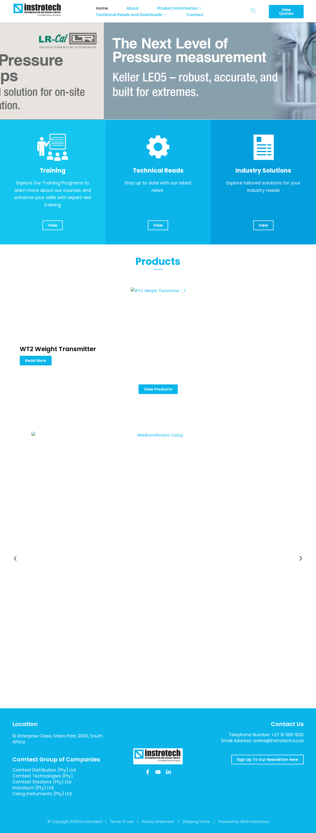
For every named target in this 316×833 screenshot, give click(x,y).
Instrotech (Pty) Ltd (33, 788)
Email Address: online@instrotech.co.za (262, 741)
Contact (194, 15)
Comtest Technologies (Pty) (42, 776)
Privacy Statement (158, 821)
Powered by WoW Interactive (243, 821)
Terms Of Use (121, 821)
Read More (35, 360)
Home (102, 8)
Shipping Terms (196, 821)
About (132, 8)
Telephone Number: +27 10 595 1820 (266, 735)
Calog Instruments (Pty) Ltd (42, 794)
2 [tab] (160, 113)
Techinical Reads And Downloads (129, 15)
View (52, 225)
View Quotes (286, 11)
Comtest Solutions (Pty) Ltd (41, 782)
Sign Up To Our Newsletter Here (267, 759)
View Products (158, 389)
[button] (15, 558)
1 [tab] (153, 113)
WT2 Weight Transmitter (58, 349)
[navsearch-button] (253, 11)
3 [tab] (167, 113)
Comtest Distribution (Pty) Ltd (44, 770)
